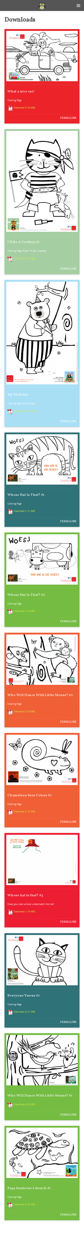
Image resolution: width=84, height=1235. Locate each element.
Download (19, 107)
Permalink (68, 118)
